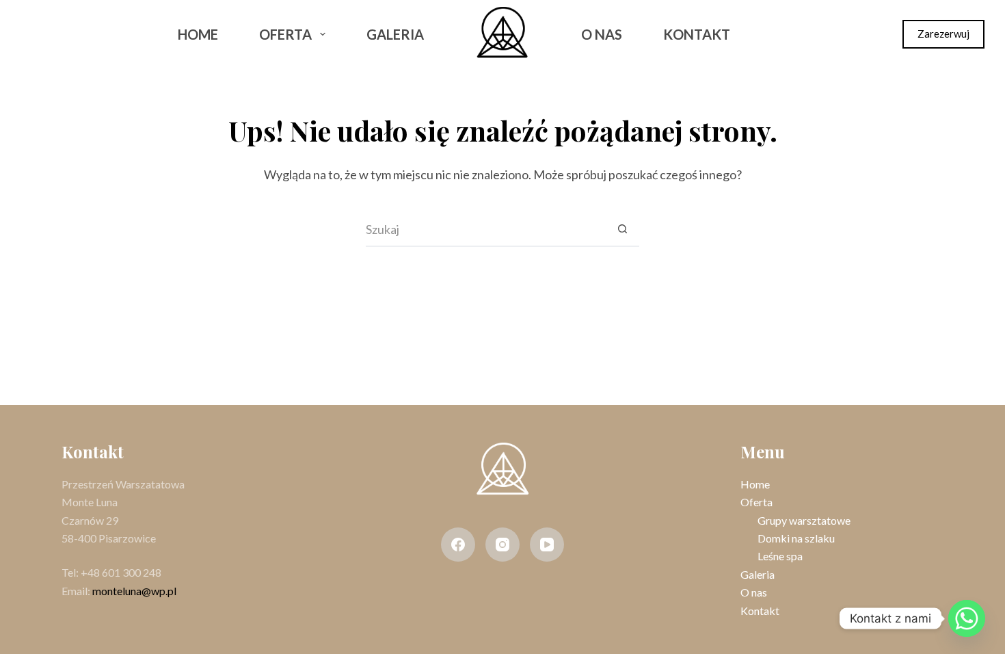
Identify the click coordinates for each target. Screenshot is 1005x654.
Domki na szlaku (796, 538)
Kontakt (696, 34)
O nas (601, 34)
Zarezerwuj (943, 33)
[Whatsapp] (966, 618)
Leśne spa (780, 555)
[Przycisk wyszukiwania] (622, 230)
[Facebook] (33, 34)
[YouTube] (547, 544)
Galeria (395, 34)
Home (198, 34)
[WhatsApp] (105, 34)
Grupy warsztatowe (804, 520)
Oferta (285, 34)
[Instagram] (70, 34)
